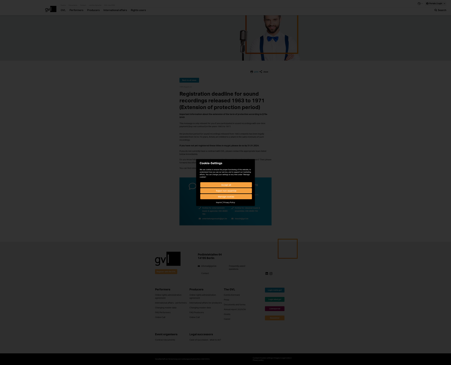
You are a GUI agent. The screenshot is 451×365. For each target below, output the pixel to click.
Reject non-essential (226, 191)
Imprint (219, 202)
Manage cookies (226, 196)
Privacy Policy (229, 202)
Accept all (226, 185)
